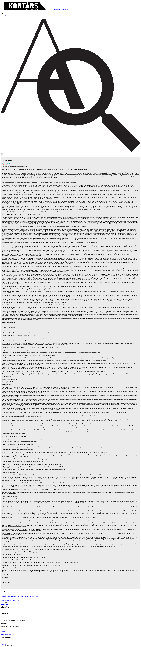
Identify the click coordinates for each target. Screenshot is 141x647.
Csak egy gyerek (4, 604)
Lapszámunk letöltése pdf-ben (7, 634)
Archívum (6, 15)
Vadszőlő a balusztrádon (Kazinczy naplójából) (11, 600)
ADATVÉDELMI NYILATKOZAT (9, 610)
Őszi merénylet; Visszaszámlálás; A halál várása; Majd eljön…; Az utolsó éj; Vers (19, 596)
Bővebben (3, 631)
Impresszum (3, 644)
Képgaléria (6, 17)
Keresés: (3, 153)
